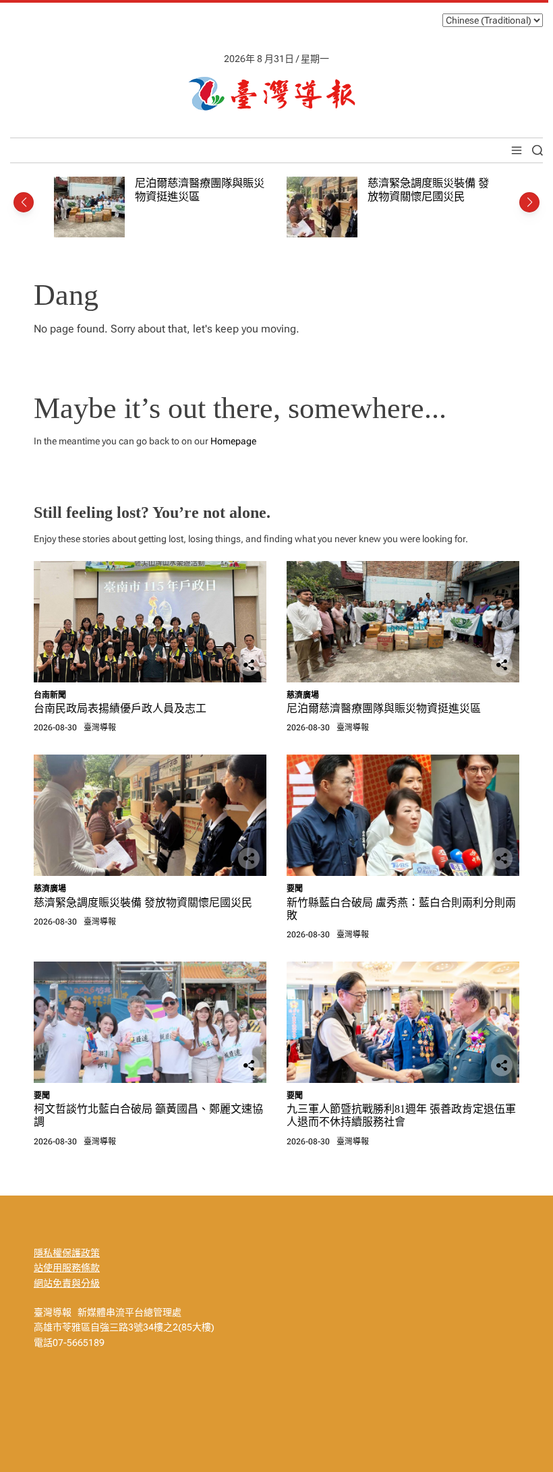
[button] (23, 202)
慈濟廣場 (303, 695)
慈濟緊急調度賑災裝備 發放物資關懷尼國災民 (428, 190)
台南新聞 (50, 695)
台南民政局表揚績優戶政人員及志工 (120, 708)
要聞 (295, 888)
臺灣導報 (100, 727)
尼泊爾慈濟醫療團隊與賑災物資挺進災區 (384, 708)
